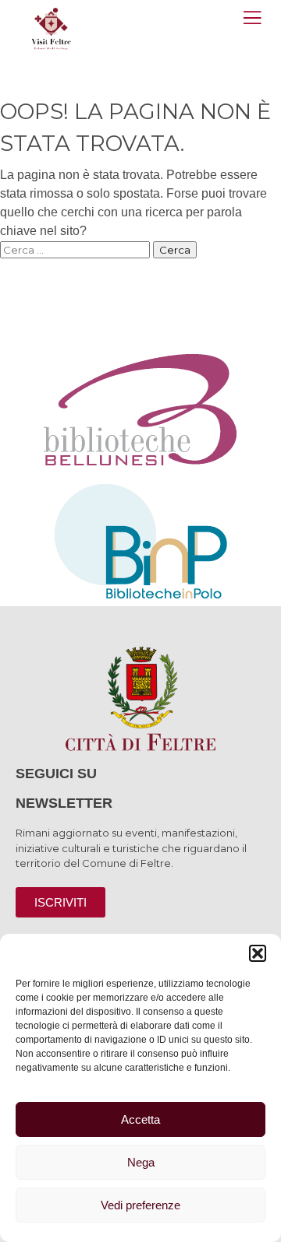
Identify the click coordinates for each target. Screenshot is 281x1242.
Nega (141, 1162)
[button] (257, 953)
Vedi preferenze (140, 1205)
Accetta (140, 1119)
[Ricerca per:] (76, 249)
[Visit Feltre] (51, 110)
